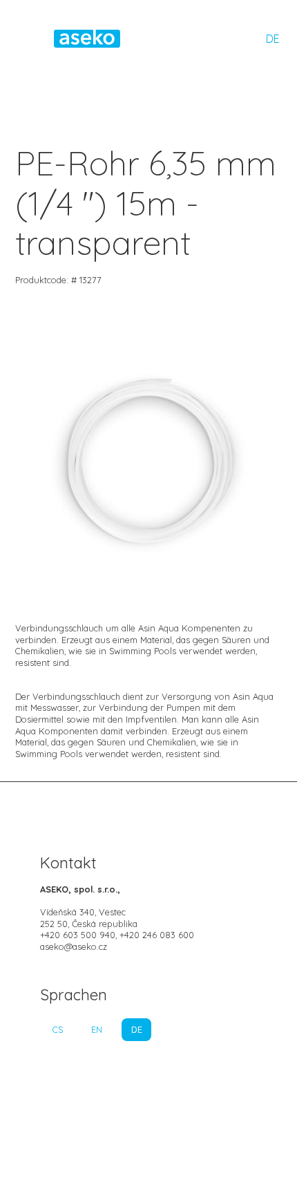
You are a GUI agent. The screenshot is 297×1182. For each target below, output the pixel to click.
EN (96, 1029)
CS (57, 1029)
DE (273, 39)
